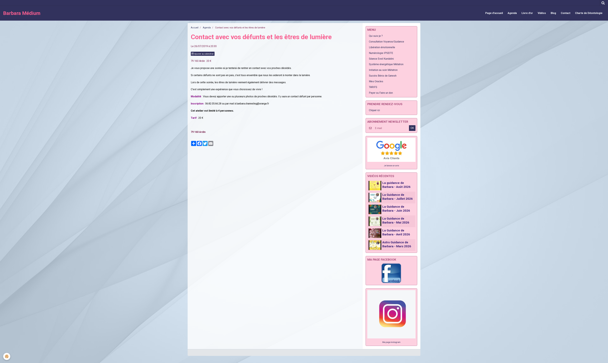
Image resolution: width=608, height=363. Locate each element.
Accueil (194, 27)
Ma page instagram (391, 342)
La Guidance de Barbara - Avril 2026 (396, 232)
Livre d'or (527, 13)
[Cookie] (6, 356)
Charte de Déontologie (588, 13)
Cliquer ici (374, 110)
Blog (553, 13)
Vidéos (542, 13)
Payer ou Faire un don (381, 92)
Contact (565, 13)
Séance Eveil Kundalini (381, 58)
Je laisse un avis (391, 165)
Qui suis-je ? (376, 35)
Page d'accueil (494, 13)
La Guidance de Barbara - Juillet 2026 (397, 197)
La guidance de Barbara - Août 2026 (396, 185)
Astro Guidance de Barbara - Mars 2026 (396, 244)
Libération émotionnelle (382, 47)
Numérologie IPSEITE (381, 53)
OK (412, 128)
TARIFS (373, 87)
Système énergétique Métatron (386, 64)
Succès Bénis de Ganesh (382, 75)
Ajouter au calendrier (204, 53)
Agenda (512, 13)
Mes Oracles (376, 81)
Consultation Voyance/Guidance (386, 41)
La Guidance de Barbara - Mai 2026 (395, 220)
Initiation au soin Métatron (383, 69)
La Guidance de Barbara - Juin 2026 (396, 208)
